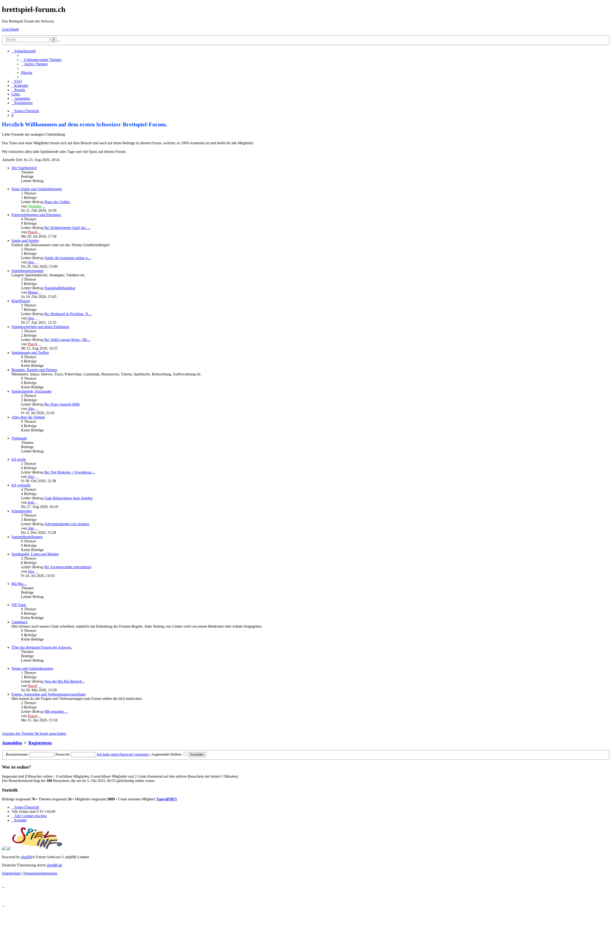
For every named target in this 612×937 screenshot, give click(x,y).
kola (31, 502)
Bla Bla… (19, 584)
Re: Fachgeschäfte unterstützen (67, 567)
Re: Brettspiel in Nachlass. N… (68, 314)
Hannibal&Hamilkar (59, 288)
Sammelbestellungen (27, 537)
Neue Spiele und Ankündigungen (36, 189)
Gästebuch (19, 622)
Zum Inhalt (10, 29)
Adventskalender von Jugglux (66, 524)
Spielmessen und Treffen (30, 353)
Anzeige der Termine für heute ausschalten (34, 733)
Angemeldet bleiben (166, 754)
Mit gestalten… (56, 711)
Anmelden (12, 742)
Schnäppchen (21, 511)
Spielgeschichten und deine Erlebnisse (40, 327)
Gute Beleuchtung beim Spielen (68, 498)
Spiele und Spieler (25, 241)
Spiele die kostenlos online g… (67, 258)
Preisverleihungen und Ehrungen (36, 215)
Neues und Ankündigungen (32, 668)
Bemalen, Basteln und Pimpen (34, 370)
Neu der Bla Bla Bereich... (64, 681)
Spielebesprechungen (27, 271)
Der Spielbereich (24, 168)
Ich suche (18, 459)
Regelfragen (20, 301)
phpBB (26, 857)
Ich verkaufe (20, 485)
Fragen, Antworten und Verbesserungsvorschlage (48, 694)
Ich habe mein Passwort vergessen (123, 754)
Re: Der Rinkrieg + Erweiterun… (69, 472)
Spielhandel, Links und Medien (35, 554)
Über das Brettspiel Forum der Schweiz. (41, 647)
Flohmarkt (19, 438)
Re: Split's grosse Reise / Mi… (67, 340)
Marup (33, 292)
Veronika (34, 206)
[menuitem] (41, 60)
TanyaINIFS (166, 799)
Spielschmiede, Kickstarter (31, 391)
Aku (30, 262)
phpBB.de (54, 865)
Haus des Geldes (57, 202)
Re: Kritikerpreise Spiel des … (67, 228)
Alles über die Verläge (28, 417)
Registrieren (40, 742)
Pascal (32, 232)
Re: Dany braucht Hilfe (62, 404)
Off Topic (18, 605)
